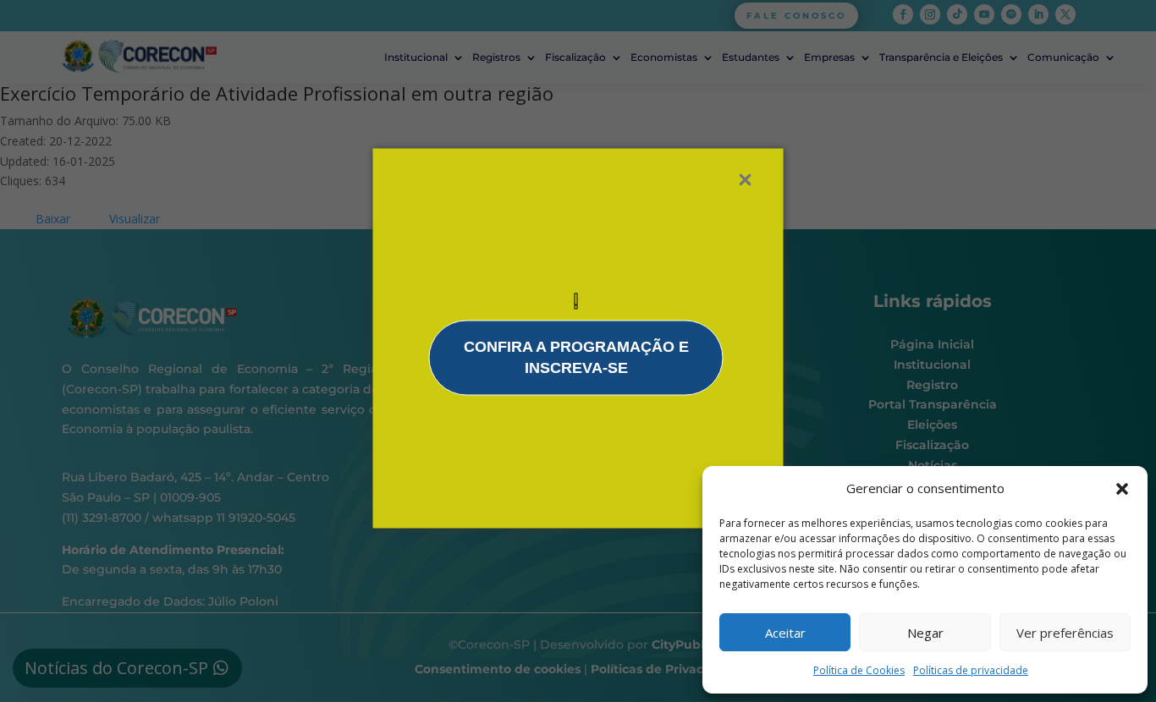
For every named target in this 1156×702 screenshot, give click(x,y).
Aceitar (785, 632)
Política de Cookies (859, 670)
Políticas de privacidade (970, 670)
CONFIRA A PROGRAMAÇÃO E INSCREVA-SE (576, 356)
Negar (925, 632)
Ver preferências (1065, 632)
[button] (1122, 488)
